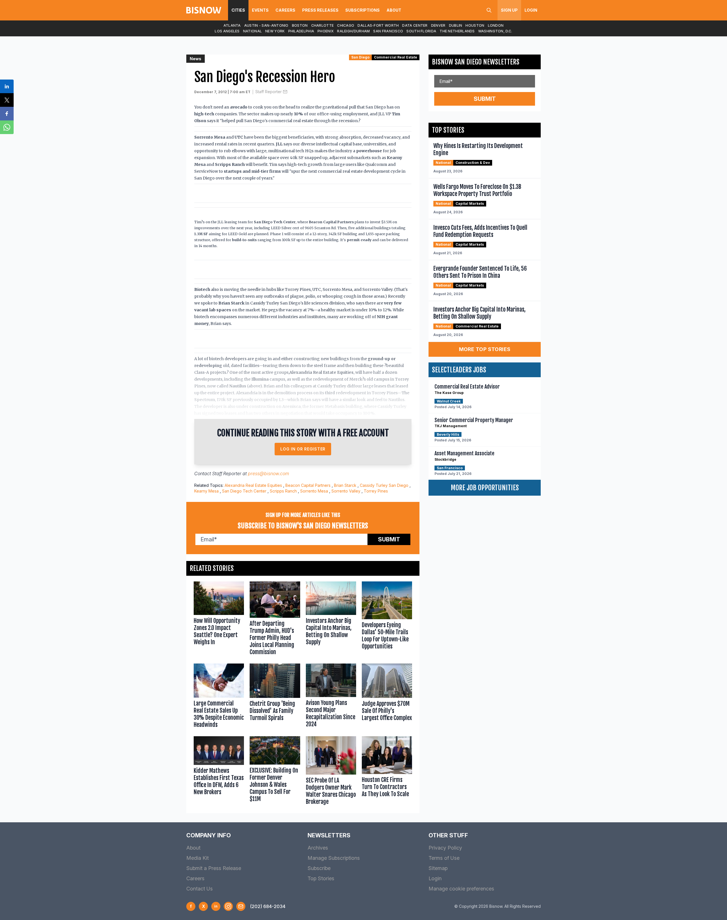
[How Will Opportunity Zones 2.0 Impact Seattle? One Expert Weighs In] (219, 620)
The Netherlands (457, 31)
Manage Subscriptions (334, 858)
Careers (285, 10)
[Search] (489, 10)
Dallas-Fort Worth (378, 25)
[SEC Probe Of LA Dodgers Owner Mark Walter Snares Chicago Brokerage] (331, 771)
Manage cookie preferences (461, 889)
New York (275, 31)
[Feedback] (240, 906)
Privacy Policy (445, 848)
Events (260, 10)
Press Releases (320, 10)
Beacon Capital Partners (308, 485)
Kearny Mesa (206, 491)
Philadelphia (301, 31)
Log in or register (302, 449)
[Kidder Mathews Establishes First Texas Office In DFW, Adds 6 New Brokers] (219, 771)
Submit (389, 539)
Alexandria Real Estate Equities (253, 485)
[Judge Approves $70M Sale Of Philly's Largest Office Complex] (387, 697)
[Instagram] (228, 906)
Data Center (414, 25)
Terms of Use (444, 858)
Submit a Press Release (213, 868)
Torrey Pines (376, 491)
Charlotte (322, 25)
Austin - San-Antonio (266, 25)
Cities (238, 10)
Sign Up (509, 10)
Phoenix (325, 31)
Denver (438, 25)
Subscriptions (362, 10)
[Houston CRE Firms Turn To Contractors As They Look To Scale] (387, 771)
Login (531, 10)
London (496, 25)
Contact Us (199, 889)
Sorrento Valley (345, 491)
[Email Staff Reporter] (285, 91)
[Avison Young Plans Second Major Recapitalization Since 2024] (331, 697)
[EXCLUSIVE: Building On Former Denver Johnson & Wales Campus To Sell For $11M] (275, 771)
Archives (318, 848)
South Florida (421, 31)
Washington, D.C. (495, 31)
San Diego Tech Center (244, 491)
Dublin (455, 25)
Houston (474, 25)
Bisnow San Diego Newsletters (475, 62)
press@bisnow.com (268, 473)
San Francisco (388, 31)
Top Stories (321, 878)
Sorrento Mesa (314, 491)
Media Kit (197, 858)
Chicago (345, 25)
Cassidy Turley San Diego (384, 485)
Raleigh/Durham (353, 31)
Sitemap (438, 868)
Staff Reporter (268, 91)
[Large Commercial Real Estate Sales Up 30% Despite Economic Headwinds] (219, 697)
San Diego (360, 57)
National (252, 31)
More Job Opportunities (485, 487)
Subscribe (319, 868)
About (394, 10)
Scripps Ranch (283, 491)
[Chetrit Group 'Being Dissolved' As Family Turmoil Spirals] (275, 697)
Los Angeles (227, 31)
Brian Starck (345, 485)
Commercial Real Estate (395, 57)
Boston (300, 25)
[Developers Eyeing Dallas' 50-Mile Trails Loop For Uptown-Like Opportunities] (387, 620)
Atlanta (232, 25)
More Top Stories (485, 349)
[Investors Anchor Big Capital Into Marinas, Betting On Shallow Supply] (331, 620)
